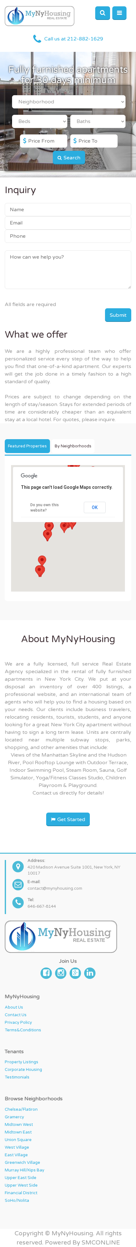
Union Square (18, 1139)
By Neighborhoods (73, 446)
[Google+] (75, 972)
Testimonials (17, 1077)
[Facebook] (46, 972)
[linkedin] (90, 972)
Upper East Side (20, 1177)
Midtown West (19, 1124)
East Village (16, 1155)
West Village (17, 1147)
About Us (14, 1007)
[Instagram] (60, 972)
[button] (47, 535)
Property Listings (21, 1062)
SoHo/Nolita (17, 1200)
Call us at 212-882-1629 (73, 39)
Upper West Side (21, 1185)
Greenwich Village (22, 1162)
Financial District (21, 1192)
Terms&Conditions (23, 1030)
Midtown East (18, 1132)
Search (71, 158)
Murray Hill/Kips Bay (24, 1170)
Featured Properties (27, 446)
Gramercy (14, 1117)
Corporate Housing (23, 1069)
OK (95, 507)
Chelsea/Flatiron (21, 1109)
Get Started (70, 819)
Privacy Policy (18, 1022)
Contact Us (16, 1014)
